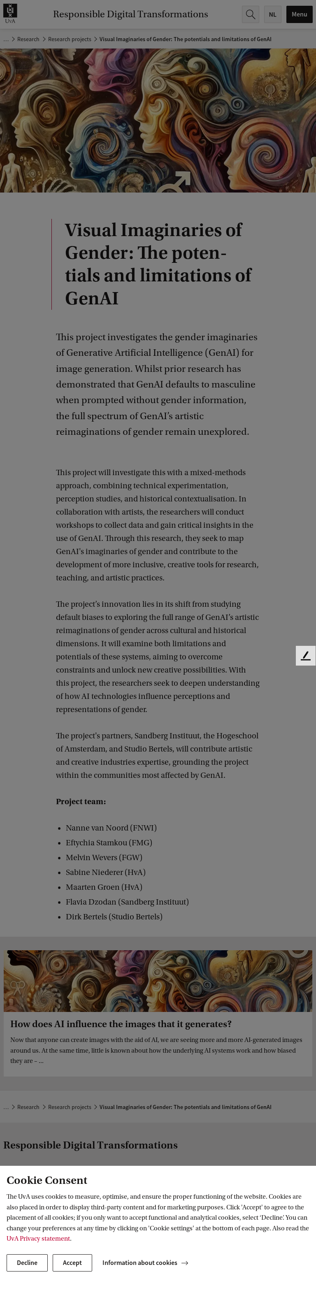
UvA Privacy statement (38, 1238)
